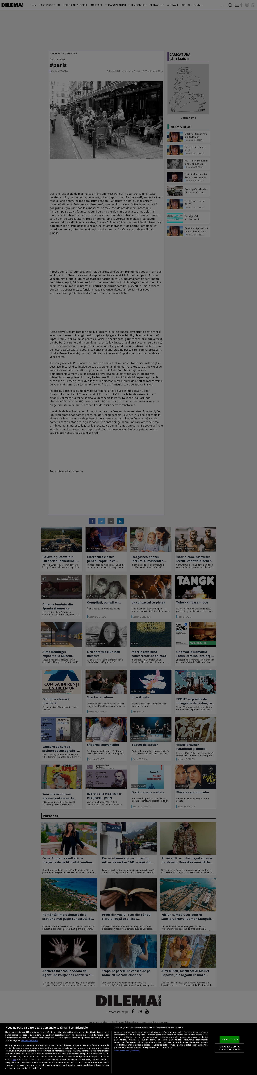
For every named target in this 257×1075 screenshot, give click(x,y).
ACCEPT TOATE (229, 1039)
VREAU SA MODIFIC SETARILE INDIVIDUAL (229, 1048)
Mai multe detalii (29, 1040)
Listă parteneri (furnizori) (127, 1050)
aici (14, 1059)
